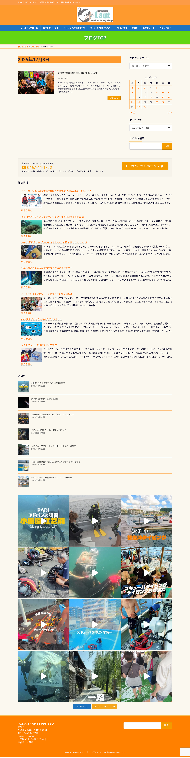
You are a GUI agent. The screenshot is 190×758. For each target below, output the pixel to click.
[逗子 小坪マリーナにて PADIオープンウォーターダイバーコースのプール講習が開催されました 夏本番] (94, 624)
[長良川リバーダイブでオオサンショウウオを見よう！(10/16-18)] (31, 227)
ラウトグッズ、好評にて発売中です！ (40, 345)
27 (163, 102)
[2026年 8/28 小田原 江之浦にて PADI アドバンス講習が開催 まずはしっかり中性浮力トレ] (43, 521)
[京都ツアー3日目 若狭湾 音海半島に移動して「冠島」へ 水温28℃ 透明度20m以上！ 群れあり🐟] (43, 676)
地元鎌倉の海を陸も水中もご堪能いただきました (52, 414)
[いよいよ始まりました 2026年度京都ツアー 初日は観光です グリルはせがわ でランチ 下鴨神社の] (146, 676)
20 (163, 97)
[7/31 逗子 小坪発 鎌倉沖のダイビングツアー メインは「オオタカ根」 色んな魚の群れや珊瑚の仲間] (94, 572)
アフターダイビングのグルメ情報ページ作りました (46, 293)
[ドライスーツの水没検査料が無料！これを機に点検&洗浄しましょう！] (31, 201)
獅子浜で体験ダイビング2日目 (44, 399)
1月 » (169, 112)
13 (163, 92)
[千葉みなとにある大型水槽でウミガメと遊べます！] (31, 278)
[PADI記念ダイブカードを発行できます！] (31, 329)
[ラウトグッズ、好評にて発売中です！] (31, 355)
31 (145, 107)
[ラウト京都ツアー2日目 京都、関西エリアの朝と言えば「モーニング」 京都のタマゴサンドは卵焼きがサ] (94, 676)
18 (151, 97)
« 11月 (132, 112)
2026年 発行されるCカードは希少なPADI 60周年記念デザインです (54, 242)
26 (157, 102)
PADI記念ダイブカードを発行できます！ (41, 319)
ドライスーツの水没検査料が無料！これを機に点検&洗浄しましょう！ (56, 191)
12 (157, 92)
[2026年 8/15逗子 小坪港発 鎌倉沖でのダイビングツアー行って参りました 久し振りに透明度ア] (146, 521)
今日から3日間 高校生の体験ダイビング (48, 430)
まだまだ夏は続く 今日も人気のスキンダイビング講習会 (55, 462)
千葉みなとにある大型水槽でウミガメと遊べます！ (46, 268)
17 (145, 97)
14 (169, 92)
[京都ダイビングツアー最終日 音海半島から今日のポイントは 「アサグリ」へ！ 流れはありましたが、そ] (146, 624)
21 (169, 97)
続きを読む (114, 98)
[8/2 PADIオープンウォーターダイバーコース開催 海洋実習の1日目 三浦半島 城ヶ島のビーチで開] (146, 572)
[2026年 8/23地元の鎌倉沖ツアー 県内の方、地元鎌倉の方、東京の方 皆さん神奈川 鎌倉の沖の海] (94, 521)
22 (132, 102)
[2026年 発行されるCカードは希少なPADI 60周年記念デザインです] (31, 252)
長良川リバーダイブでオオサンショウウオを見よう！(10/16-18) (53, 216)
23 (138, 102)
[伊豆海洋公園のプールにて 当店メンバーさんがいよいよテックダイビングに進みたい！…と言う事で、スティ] (43, 624)
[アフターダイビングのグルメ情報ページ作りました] (31, 304)
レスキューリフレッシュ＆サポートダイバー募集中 (53, 446)
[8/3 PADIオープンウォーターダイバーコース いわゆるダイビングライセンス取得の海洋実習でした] (43, 572)
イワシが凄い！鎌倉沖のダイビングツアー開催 (51, 477)
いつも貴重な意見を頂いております (78, 72)
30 (138, 107)
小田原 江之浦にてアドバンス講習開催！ (49, 383)
